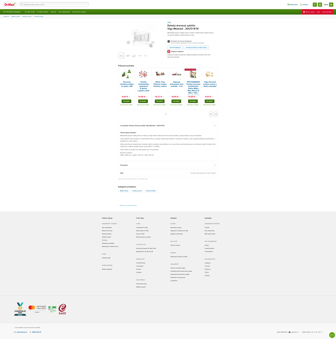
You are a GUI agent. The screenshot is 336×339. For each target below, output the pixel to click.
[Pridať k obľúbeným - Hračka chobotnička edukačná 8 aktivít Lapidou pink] (149, 70)
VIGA (169, 22)
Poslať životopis (209, 248)
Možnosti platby (106, 234)
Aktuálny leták (106, 258)
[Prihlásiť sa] (320, 5)
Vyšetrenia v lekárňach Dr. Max (179, 230)
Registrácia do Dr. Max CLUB (144, 251)
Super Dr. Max (140, 234)
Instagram (208, 263)
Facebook (208, 269)
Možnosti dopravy (107, 230)
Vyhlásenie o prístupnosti (178, 277)
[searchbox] (54, 4)
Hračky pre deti (137, 190)
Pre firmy (104, 240)
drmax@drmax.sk (22, 332)
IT (321, 332)
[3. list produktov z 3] (170, 114)
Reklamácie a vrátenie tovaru (110, 246)
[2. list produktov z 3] (168, 114)
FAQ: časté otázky (210, 234)
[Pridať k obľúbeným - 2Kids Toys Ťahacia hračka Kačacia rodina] (166, 70)
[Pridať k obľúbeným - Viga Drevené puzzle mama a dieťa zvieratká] (215, 70)
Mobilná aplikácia (107, 269)
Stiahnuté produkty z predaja (179, 256)
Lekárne (53, 12)
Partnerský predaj (141, 283)
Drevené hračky (150, 190)
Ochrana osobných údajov (178, 268)
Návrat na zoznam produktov (128, 205)
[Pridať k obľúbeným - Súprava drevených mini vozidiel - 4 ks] (182, 70)
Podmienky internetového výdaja (180, 274)
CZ (314, 332)
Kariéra (207, 245)
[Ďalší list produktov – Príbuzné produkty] (216, 114)
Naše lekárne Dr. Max (142, 230)
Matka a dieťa (124, 190)
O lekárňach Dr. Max (142, 227)
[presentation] (126, 74)
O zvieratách (139, 266)
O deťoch (139, 272)
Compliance (174, 280)
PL (317, 332)
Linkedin (207, 275)
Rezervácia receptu (79, 12)
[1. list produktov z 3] (165, 114)
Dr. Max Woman (140, 263)
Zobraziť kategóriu (175, 47)
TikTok (207, 272)
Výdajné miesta (106, 237)
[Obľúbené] (315, 5)
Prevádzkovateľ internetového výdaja (181, 271)
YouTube (207, 266)
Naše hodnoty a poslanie (143, 237)
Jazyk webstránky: (282, 332)
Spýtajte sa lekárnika (177, 234)
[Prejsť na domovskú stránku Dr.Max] (10, 4)
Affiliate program (141, 287)
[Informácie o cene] (129, 96)
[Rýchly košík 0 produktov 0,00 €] (331, 5)
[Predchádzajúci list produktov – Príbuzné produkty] (211, 114)
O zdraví (138, 269)
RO (319, 332)
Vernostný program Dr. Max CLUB (146, 248)
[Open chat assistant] (332, 335)
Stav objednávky (64, 12)
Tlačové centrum (175, 245)
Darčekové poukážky (108, 243)
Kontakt (207, 227)
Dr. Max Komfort (42, 12)
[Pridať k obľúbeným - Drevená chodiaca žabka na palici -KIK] (132, 70)
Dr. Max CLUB (30, 12)
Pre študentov (209, 251)
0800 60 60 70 (36, 332)
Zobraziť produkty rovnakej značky (196, 47)
